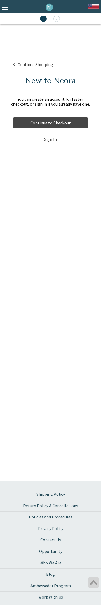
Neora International (49, 7)
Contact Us (50, 539)
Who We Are (50, 563)
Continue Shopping (35, 64)
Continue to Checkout (50, 122)
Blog (50, 574)
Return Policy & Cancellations (50, 505)
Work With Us (50, 597)
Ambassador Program (50, 585)
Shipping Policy (50, 494)
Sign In (50, 139)
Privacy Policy (50, 528)
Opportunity (50, 551)
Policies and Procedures (50, 517)
